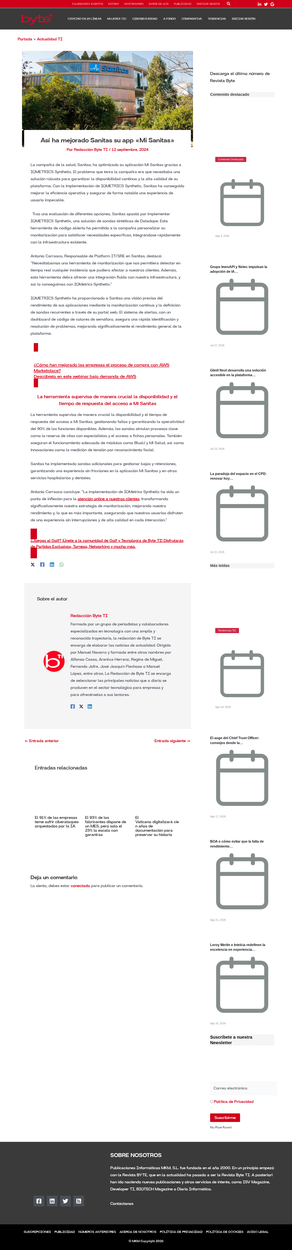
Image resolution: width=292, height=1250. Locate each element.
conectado (80, 886)
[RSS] (78, 1201)
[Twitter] (266, 4)
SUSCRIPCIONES (37, 1232)
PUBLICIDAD (183, 4)
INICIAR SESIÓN (208, 4)
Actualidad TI (49, 39)
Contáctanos (121, 1203)
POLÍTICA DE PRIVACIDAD (181, 1232)
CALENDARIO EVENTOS (87, 4)
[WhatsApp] (61, 564)
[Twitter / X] (33, 564)
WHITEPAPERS (134, 4)
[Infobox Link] (242, 77)
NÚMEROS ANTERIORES (97, 1232)
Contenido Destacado (230, 159)
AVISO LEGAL (257, 1232)
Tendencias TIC (227, 630)
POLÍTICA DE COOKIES (224, 1232)
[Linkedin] (52, 564)
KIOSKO (113, 4)
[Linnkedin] (259, 4)
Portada (25, 39)
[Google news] (272, 4)
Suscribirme (225, 1118)
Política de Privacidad (234, 1102)
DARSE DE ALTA (159, 4)
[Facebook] (42, 564)
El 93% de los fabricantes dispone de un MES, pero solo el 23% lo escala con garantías (105, 826)
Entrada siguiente (172, 741)
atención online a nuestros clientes (108, 499)
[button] (229, 4)
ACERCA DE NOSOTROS (137, 1232)
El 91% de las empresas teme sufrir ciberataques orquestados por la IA (57, 821)
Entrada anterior (42, 741)
